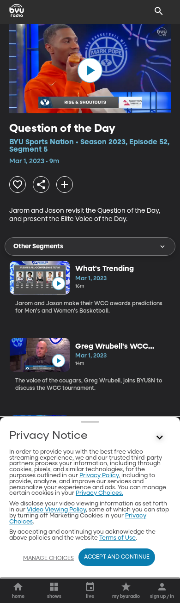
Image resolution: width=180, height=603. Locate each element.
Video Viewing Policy (56, 510)
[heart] (17, 184)
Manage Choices (48, 558)
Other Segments (38, 246)
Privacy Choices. (99, 493)
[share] (41, 184)
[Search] (159, 11)
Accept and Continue (117, 557)
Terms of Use (117, 538)
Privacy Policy (99, 476)
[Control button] (159, 437)
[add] (64, 184)
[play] (90, 70)
